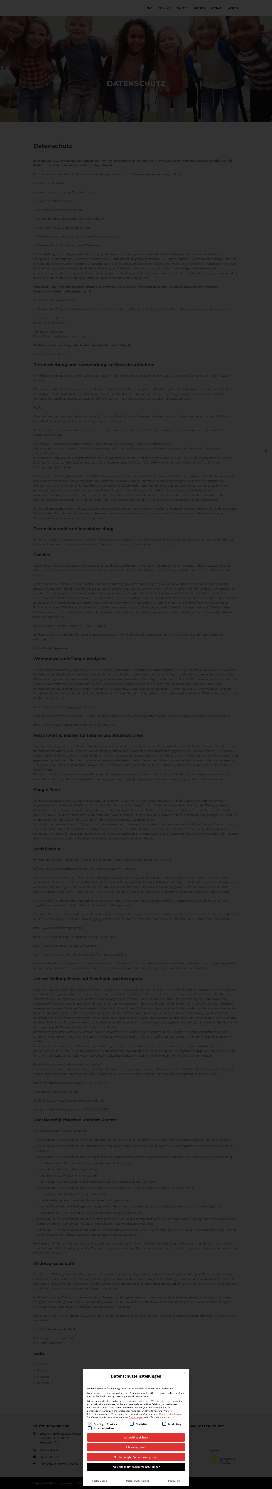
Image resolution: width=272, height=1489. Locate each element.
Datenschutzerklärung (170, 1414)
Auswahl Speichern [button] (136, 1437)
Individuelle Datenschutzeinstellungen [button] (136, 1467)
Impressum (174, 1480)
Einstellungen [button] (135, 1417)
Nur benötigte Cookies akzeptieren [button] (136, 1457)
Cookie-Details (99, 1480)
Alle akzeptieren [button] (136, 1447)
